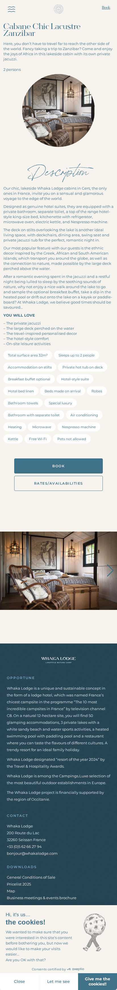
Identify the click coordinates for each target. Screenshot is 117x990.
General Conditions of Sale (31, 877)
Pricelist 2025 (19, 884)
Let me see (58, 981)
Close (19, 981)
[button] (110, 570)
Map (11, 891)
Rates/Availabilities (58, 483)
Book (106, 8)
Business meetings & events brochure (41, 897)
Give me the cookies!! (97, 981)
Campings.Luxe (73, 776)
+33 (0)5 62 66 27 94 (24, 846)
